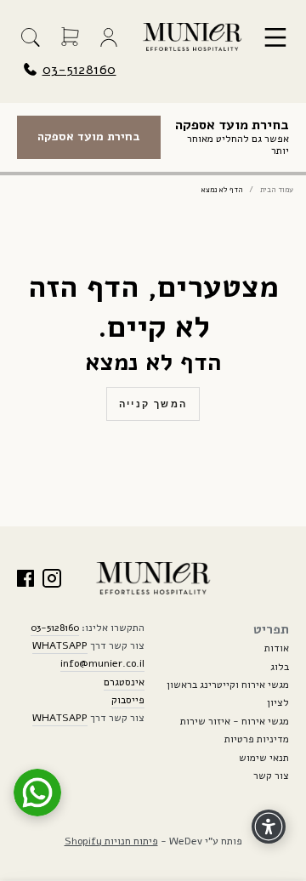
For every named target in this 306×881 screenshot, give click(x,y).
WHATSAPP (60, 645)
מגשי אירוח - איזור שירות (234, 721)
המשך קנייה (153, 404)
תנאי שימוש (264, 757)
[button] (31, 37)
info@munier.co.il (102, 663)
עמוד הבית (276, 190)
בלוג (279, 667)
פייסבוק (127, 700)
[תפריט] (275, 37)
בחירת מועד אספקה (88, 136)
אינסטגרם (124, 682)
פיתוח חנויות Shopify (111, 841)
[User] (109, 37)
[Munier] (192, 37)
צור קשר (271, 775)
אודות (276, 648)
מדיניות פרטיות (256, 739)
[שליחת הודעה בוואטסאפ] (37, 792)
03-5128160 (79, 69)
